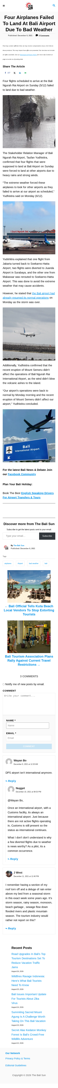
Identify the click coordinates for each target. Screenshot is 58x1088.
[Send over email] (25, 73)
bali (46, 563)
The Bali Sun (18, 545)
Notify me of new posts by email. (24, 684)
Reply (12, 780)
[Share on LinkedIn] (19, 73)
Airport (20, 563)
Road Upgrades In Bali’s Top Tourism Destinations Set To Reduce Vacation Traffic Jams (28, 960)
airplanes (7, 563)
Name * (11, 720)
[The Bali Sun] (29, 6)
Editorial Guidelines (15, 1065)
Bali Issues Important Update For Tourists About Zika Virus (28, 999)
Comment (9, 690)
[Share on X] (14, 73)
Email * (11, 733)
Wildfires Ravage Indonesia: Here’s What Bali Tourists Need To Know (28, 981)
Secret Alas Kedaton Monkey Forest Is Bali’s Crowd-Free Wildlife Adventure (28, 1034)
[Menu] (4, 5)
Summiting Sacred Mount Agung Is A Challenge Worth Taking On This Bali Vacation (28, 1016)
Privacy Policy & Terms (17, 1058)
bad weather (33, 563)
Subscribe (47, 536)
